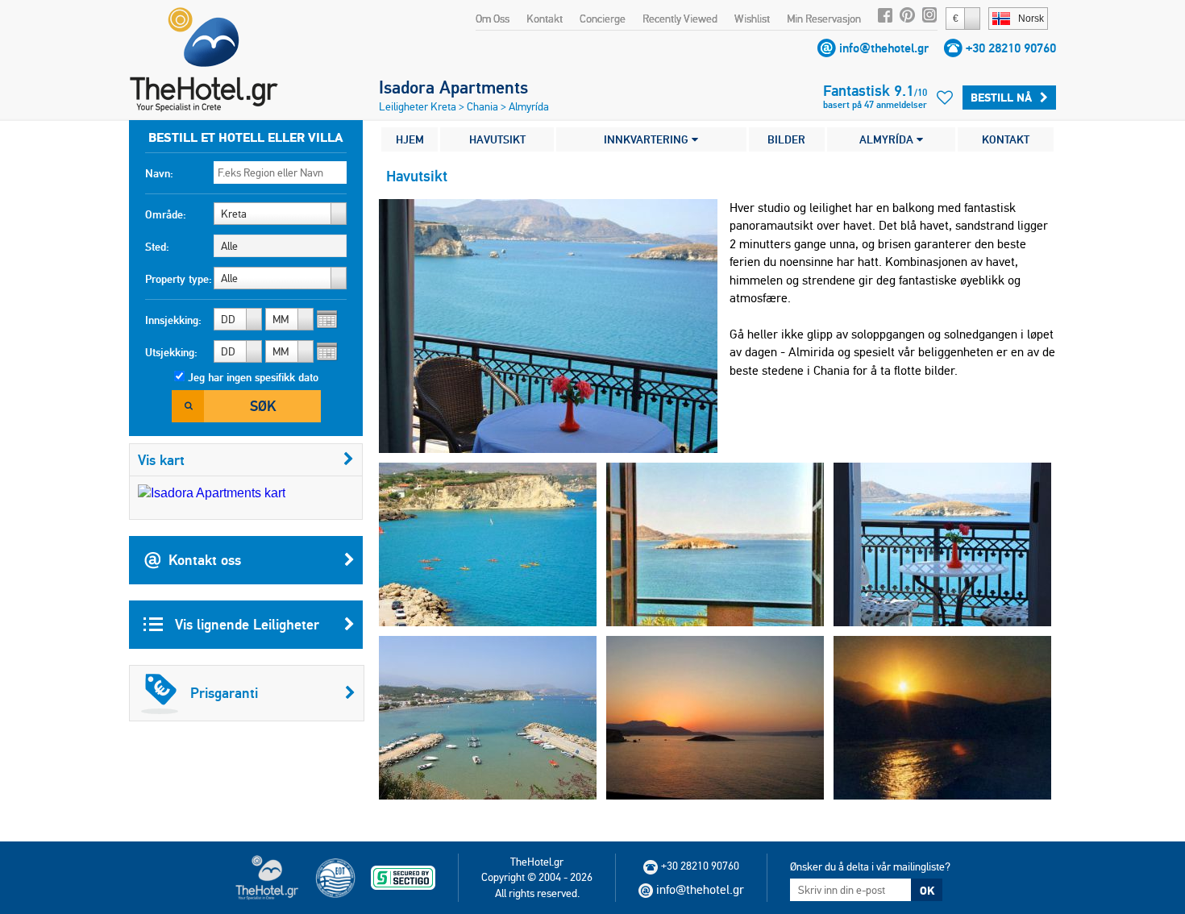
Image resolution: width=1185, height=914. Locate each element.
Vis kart (161, 460)
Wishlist (752, 18)
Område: (165, 214)
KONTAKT (1005, 139)
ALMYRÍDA (888, 139)
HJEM (410, 139)
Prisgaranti (224, 692)
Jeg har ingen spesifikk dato (253, 377)
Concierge (603, 18)
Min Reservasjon (824, 18)
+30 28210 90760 (1011, 47)
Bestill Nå (1001, 97)
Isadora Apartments (453, 87)
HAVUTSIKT (497, 139)
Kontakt (544, 18)
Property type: (178, 279)
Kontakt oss (204, 559)
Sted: (157, 246)
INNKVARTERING (648, 139)
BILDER (786, 139)
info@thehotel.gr (884, 47)
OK (927, 890)
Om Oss (492, 18)
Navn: (159, 173)
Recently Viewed (679, 18)
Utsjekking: (171, 352)
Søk (263, 406)
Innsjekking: (173, 320)
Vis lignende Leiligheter (245, 624)
